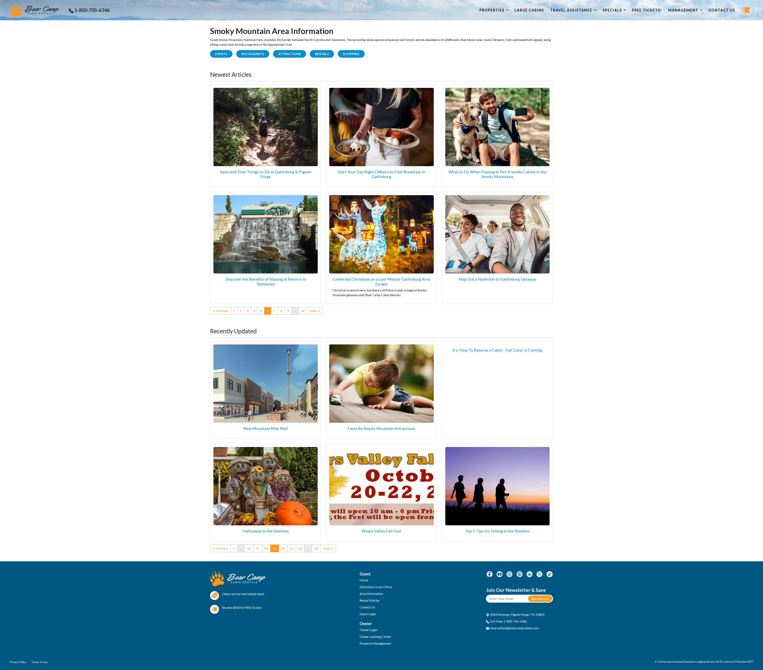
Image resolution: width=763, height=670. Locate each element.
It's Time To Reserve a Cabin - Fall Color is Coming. (497, 350)
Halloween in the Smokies (265, 530)
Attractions (289, 54)
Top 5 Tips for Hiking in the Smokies (497, 530)
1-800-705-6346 (92, 10)
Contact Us (722, 10)
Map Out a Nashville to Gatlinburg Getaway (497, 279)
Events (221, 54)
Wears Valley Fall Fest (381, 530)
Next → (315, 311)
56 (249, 548)
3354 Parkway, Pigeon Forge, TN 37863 (516, 614)
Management (683, 10)
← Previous (220, 311)
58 (266, 548)
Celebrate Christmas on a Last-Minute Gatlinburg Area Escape (381, 281)
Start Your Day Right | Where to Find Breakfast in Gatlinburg (381, 174)
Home (364, 580)
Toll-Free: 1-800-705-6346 (508, 621)
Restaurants (252, 54)
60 (283, 548)
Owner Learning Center (375, 636)
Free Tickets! (647, 10)
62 (300, 548)
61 (291, 548)
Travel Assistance (571, 10)
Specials (613, 10)
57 (257, 548)
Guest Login (368, 614)
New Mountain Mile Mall (265, 428)
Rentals (322, 54)
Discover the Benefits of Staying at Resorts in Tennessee (265, 281)
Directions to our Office (376, 587)
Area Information (371, 593)
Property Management (375, 643)
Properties (492, 10)
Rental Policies (370, 600)
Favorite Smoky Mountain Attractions (381, 428)
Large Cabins (529, 10)
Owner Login (368, 630)
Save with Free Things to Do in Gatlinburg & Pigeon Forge (265, 174)
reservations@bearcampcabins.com (514, 628)
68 (303, 311)
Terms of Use (39, 662)
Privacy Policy (18, 662)
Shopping (351, 54)
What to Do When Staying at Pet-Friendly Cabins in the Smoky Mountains (497, 174)
